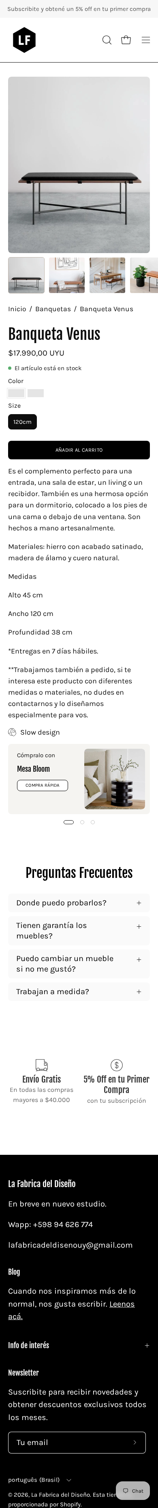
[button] (106, 40)
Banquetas (53, 309)
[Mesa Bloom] (114, 779)
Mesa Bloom (33, 769)
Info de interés (28, 1345)
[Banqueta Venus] (26, 275)
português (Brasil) (34, 1479)
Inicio (17, 309)
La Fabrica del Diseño (42, 1184)
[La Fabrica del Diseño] (24, 40)
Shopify (70, 1504)
